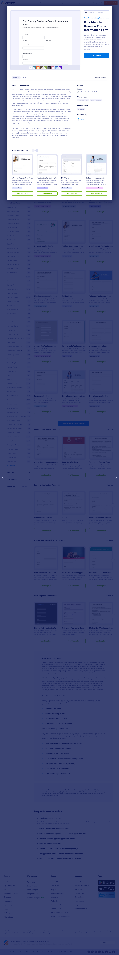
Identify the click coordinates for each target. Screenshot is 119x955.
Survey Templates (96, 100)
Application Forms (102, 18)
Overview (16, 77)
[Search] (86, 12)
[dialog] (59, 477)
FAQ (24, 77)
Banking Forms (17, 188)
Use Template (96, 55)
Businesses (81, 109)
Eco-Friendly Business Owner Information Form (96, 26)
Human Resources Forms (94, 188)
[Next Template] (116, 478)
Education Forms (42, 188)
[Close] (115, 3)
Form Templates (89, 18)
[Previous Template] (3, 478)
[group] (22, 176)
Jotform (83, 119)
